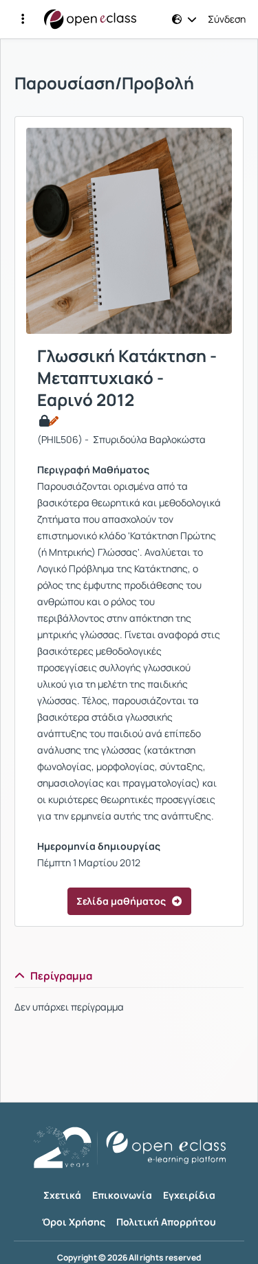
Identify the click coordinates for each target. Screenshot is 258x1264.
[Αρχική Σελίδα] (90, 19)
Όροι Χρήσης (73, 1221)
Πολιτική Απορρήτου (166, 1221)
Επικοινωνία (122, 1194)
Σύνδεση (227, 19)
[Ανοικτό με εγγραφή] (47, 421)
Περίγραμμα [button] (61, 976)
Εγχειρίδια (189, 1194)
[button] (22, 19)
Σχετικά (62, 1194)
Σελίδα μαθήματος (121, 900)
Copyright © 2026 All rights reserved (129, 1257)
